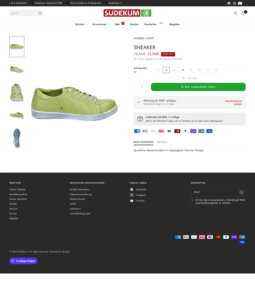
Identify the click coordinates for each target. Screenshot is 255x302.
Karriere (13, 208)
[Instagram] (234, 3)
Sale (117, 24)
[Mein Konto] (236, 13)
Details (162, 142)
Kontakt (13, 204)
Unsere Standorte (18, 199)
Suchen (13, 213)
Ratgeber (174, 24)
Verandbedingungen (80, 213)
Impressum (75, 208)
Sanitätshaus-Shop (18, 194)
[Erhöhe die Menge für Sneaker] (147, 87)
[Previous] (36, 104)
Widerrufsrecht (77, 199)
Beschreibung (143, 142)
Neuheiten (150, 24)
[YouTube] (240, 3)
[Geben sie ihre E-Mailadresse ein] (241, 192)
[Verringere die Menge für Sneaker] (136, 87)
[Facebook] (229, 3)
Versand (149, 59)
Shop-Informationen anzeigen (233, 102)
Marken (134, 24)
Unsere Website (17, 189)
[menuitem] (82, 24)
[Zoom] (114, 43)
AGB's (73, 204)
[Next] (113, 104)
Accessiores (99, 24)
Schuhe (79, 24)
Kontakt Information (79, 189)
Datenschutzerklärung (81, 194)
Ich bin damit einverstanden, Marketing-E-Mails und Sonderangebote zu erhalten (220, 201)
